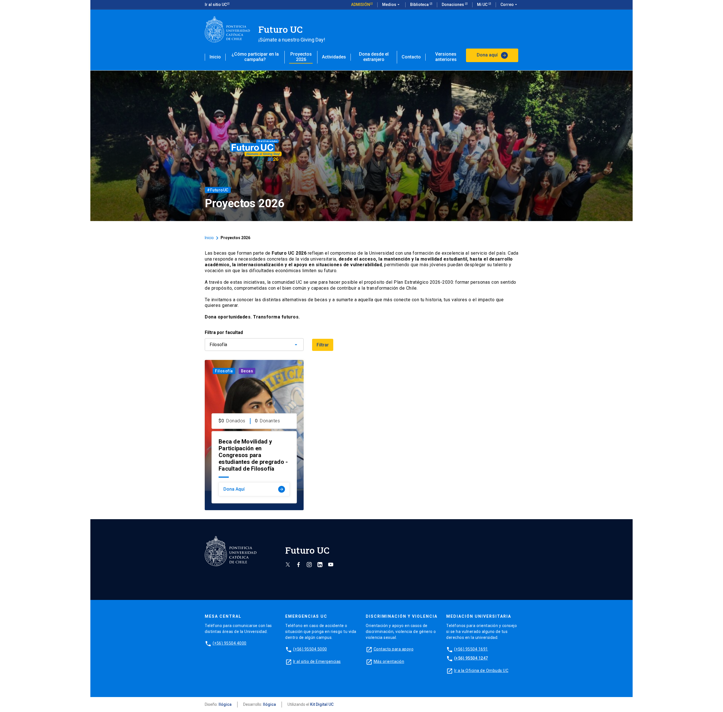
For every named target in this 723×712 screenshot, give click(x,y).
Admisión (360, 4)
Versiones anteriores (446, 56)
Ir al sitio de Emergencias (317, 661)
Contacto (411, 57)
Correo (509, 4)
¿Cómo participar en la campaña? (255, 56)
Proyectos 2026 (301, 56)
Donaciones (453, 4)
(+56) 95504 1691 (471, 649)
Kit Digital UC (322, 704)
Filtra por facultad (224, 332)
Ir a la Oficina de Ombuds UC (481, 670)
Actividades (334, 57)
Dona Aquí (253, 489)
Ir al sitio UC (216, 4)
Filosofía (224, 371)
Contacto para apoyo (394, 649)
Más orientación (389, 661)
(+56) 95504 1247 (471, 658)
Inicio (215, 57)
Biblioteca (420, 4)
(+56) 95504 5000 (310, 649)
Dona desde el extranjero (374, 56)
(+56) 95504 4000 (230, 643)
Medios (391, 4)
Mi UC (482, 4)
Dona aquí (492, 55)
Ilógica (225, 704)
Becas (247, 371)
